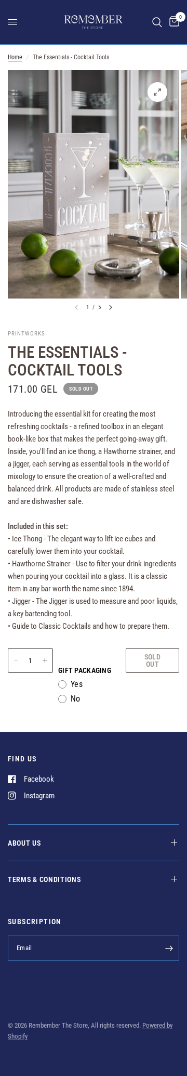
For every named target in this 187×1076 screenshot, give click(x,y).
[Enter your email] (168, 948)
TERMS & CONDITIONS (44, 879)
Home (15, 57)
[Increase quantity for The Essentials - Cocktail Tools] (44, 660)
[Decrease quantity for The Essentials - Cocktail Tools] (16, 660)
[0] (172, 22)
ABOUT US (24, 843)
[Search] (157, 22)
